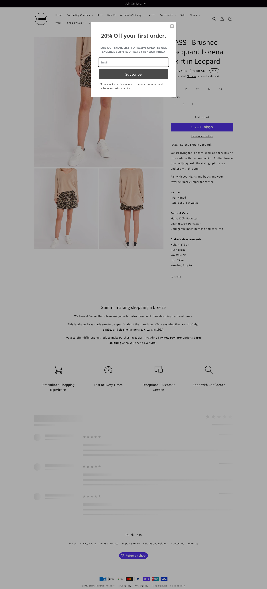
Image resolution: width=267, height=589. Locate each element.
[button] (172, 26)
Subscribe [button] (133, 74)
